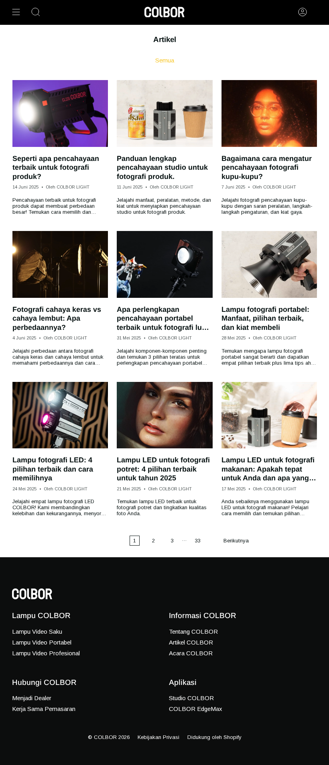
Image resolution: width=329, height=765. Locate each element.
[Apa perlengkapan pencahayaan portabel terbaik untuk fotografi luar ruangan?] (164, 264)
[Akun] (302, 12)
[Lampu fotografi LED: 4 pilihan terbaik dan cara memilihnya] (60, 415)
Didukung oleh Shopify (214, 737)
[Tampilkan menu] (16, 12)
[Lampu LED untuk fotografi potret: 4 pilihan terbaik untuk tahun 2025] (164, 415)
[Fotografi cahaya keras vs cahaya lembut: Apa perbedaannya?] (60, 264)
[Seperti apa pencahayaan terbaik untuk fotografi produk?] (60, 113)
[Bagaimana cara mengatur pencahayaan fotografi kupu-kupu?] (269, 113)
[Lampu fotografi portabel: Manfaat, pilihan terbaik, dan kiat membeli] (269, 264)
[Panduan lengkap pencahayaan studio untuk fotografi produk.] (164, 113)
